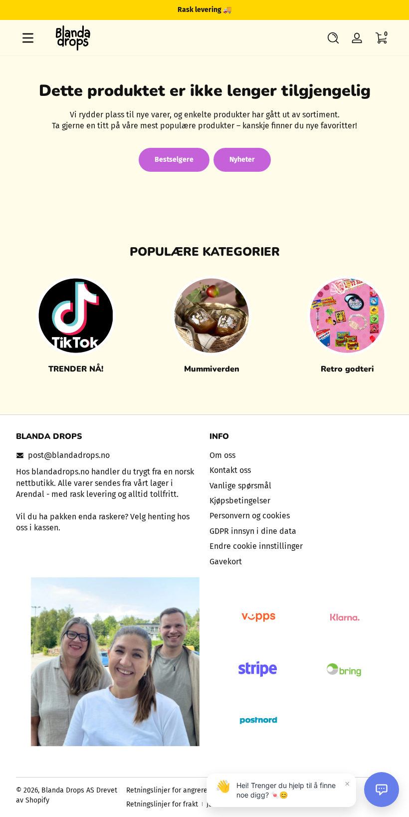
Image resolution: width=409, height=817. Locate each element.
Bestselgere (174, 159)
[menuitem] (301, 455)
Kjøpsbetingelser (239, 500)
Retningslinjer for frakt (162, 804)
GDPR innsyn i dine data (252, 531)
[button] (333, 38)
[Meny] (28, 38)
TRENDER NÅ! (75, 369)
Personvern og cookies (249, 515)
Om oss (222, 455)
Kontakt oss (230, 470)
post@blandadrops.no (69, 455)
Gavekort (225, 561)
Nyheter (242, 159)
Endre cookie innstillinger (256, 546)
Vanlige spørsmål (240, 485)
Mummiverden (211, 369)
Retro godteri (347, 369)
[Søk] (333, 38)
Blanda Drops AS (68, 790)
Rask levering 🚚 (204, 9)
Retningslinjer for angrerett (169, 790)
